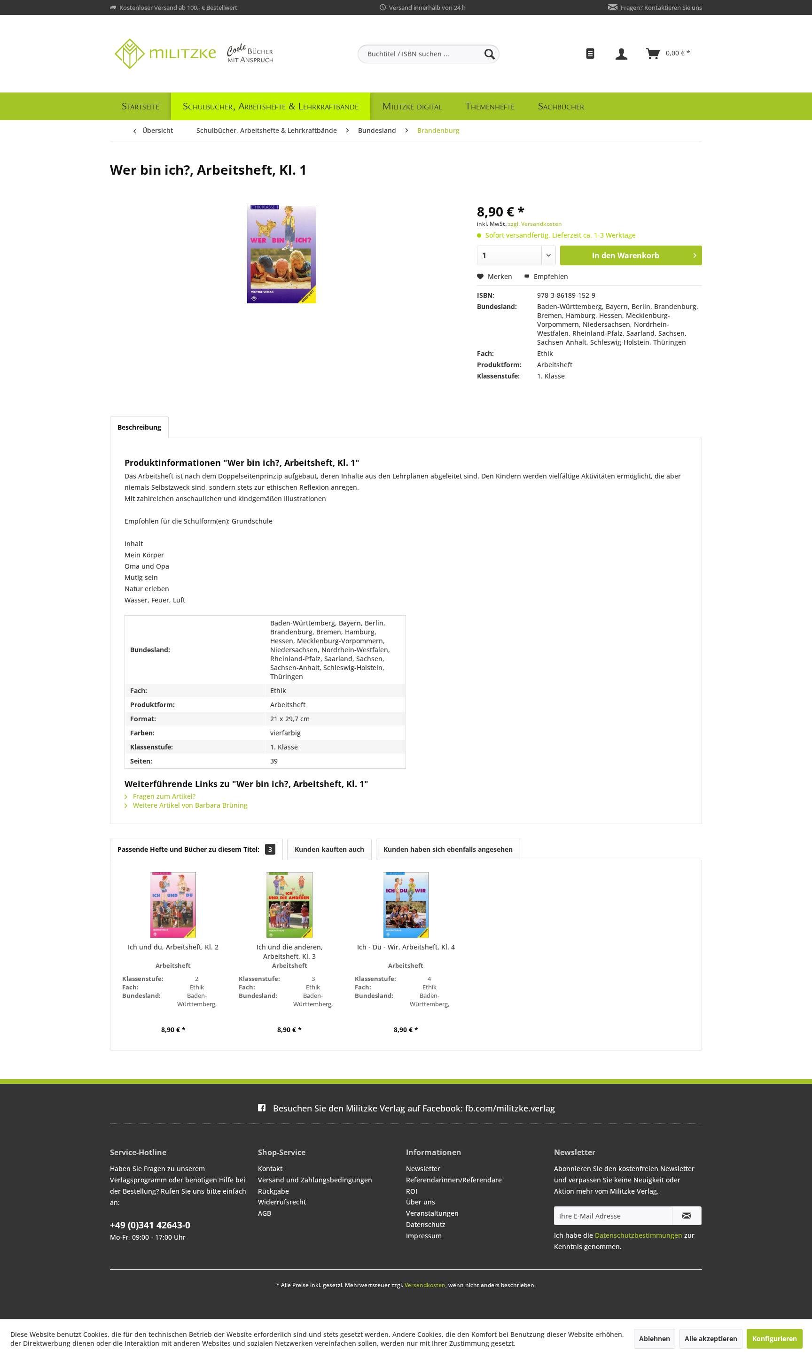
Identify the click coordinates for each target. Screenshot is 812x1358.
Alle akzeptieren (711, 1338)
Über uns (420, 1201)
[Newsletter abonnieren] (687, 1215)
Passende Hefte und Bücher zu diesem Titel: (194, 849)
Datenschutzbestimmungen (638, 1235)
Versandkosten (425, 1285)
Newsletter (423, 1168)
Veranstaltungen (432, 1213)
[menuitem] (429, 54)
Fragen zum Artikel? (163, 796)
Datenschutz (425, 1224)
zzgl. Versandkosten (535, 224)
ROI (411, 1191)
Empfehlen (550, 276)
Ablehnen (654, 1338)
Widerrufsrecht (282, 1201)
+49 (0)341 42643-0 (150, 1225)
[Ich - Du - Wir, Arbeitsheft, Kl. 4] (406, 905)
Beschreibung (139, 427)
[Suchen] (490, 54)
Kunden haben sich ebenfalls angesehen (448, 849)
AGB (264, 1213)
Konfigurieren (774, 1338)
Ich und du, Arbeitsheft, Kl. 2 (173, 946)
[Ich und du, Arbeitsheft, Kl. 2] (173, 905)
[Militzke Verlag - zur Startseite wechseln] (194, 54)
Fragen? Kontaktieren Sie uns (661, 7)
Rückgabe (273, 1191)
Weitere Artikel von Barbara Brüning (189, 805)
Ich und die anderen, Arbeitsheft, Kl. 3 (290, 951)
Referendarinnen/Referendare (454, 1179)
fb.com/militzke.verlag (414, 1108)
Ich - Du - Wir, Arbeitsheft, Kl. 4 (406, 946)
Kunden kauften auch (329, 849)
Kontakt (270, 1168)
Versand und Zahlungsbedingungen (315, 1179)
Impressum (424, 1235)
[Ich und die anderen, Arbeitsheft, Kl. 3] (290, 905)
